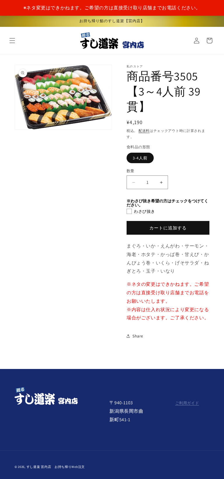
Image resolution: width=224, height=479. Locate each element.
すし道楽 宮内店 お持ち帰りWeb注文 (56, 467)
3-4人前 (140, 158)
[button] (12, 40)
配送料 (144, 130)
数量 (130, 170)
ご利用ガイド (187, 402)
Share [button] (137, 336)
